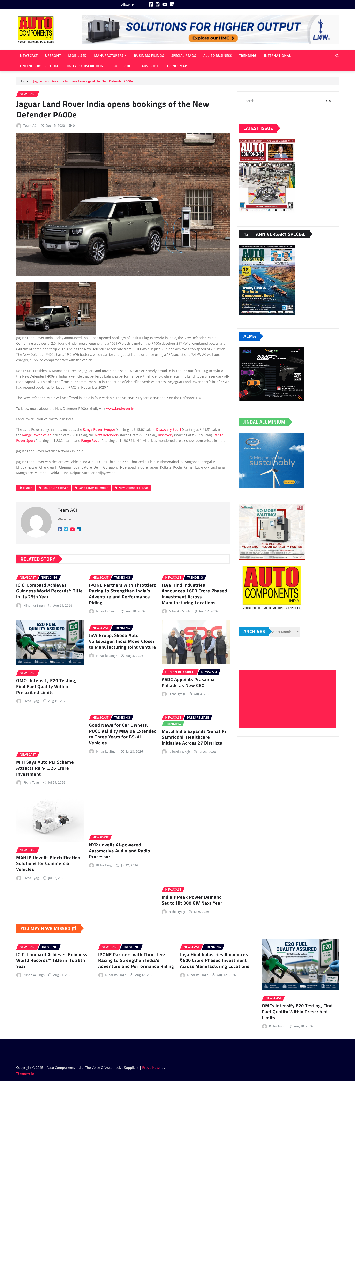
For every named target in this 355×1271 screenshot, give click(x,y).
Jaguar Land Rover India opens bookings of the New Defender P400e (83, 81)
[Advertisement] (289, 699)
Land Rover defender (93, 488)
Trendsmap (177, 66)
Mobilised (77, 55)
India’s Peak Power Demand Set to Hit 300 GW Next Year (192, 900)
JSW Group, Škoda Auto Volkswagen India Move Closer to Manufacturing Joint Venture (122, 641)
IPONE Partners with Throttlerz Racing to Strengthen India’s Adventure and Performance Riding (122, 594)
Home (24, 81)
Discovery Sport (168, 429)
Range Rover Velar (36, 435)
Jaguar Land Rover (55, 488)
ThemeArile (25, 1073)
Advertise (150, 66)
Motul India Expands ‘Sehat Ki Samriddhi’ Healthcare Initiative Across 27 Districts (194, 737)
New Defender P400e (133, 488)
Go (328, 101)
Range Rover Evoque (99, 429)
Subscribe (122, 66)
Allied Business (217, 55)
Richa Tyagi (31, 701)
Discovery (165, 435)
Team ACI (30, 125)
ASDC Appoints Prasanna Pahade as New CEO (188, 682)
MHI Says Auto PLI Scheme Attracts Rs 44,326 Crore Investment (45, 768)
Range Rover (91, 440)
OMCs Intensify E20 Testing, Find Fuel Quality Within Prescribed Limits (46, 686)
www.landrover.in (120, 408)
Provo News (151, 1067)
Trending (247, 55)
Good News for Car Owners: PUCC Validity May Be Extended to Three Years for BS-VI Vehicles (123, 734)
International (277, 55)
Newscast (29, 55)
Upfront (53, 55)
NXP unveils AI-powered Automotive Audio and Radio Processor (119, 850)
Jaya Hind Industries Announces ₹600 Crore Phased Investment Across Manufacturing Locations (194, 594)
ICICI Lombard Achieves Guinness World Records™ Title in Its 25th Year (49, 591)
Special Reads (183, 55)
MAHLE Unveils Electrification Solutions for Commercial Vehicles (48, 863)
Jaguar (27, 488)
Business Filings (149, 55)
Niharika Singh (34, 605)
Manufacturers (109, 55)
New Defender (106, 435)
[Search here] (337, 55)
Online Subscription (39, 66)
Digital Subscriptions (85, 66)
